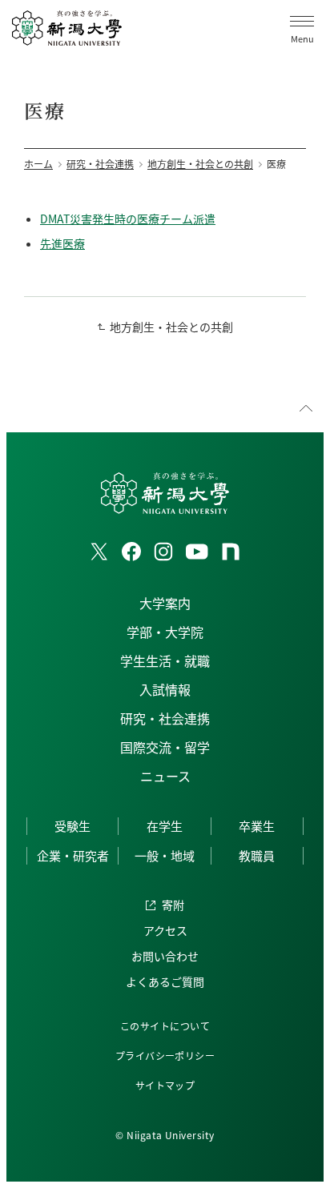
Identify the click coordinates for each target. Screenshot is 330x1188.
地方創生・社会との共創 (171, 327)
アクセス (165, 930)
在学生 (165, 825)
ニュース (165, 775)
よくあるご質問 (165, 981)
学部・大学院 (165, 631)
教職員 (257, 855)
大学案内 (165, 602)
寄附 (173, 905)
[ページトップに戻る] (306, 408)
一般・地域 (165, 855)
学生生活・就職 (165, 660)
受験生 (72, 825)
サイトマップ (165, 1085)
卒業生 (257, 825)
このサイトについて (165, 1026)
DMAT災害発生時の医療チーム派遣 (127, 219)
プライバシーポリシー (165, 1055)
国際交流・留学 (165, 747)
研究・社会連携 (165, 718)
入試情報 (165, 689)
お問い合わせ (165, 956)
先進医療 (62, 243)
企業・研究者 (73, 855)
